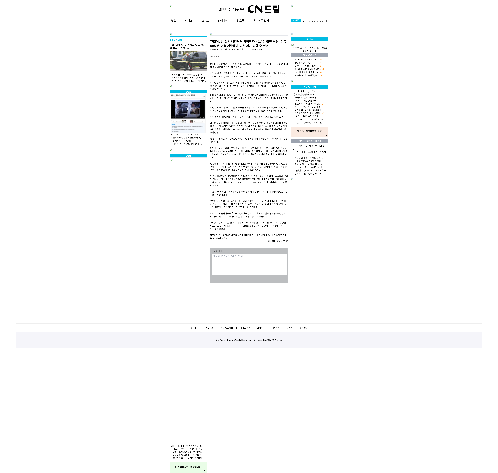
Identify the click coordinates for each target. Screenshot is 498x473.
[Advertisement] (249, 301)
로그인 (305, 21)
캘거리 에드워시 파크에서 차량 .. (309, 109)
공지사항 (276, 327)
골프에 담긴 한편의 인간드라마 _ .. (188, 137)
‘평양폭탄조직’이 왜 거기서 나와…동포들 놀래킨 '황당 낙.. (310, 49)
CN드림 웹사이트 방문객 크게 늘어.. (186, 445)
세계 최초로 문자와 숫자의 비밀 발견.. (308, 147)
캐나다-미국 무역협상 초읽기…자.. (310, 119)
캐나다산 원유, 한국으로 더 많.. (308, 106)
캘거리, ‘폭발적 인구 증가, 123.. (308, 173)
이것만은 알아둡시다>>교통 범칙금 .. (311, 170)
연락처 (290, 327)
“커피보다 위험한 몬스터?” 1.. (308, 100)
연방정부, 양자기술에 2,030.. (308, 62)
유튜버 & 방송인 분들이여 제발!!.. (187, 451)
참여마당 (223, 20)
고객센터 (261, 327)
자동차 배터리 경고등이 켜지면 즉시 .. (309, 153)
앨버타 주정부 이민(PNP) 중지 (308, 161)
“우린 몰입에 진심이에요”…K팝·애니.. (189, 80)
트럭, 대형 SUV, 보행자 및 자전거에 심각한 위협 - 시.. (187, 46)
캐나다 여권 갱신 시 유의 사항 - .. (309, 157)
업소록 (240, 20)
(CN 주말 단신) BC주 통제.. (305, 94)
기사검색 (296, 20)
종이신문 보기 (261, 20)
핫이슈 (310, 39)
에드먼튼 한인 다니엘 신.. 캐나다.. (187, 448)
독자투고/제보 (226, 327)
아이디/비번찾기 (322, 21)
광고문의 (209, 327)
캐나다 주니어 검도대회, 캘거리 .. (187, 143)
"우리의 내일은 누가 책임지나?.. (309, 116)
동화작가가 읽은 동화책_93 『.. (309, 75)
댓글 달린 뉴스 (309, 54)
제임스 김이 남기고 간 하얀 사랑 (185, 134)
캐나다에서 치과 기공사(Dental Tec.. (311, 167)
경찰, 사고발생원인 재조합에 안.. (309, 122)
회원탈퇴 (303, 327)
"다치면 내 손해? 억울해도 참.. (308, 72)
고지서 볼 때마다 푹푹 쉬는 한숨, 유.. (188, 74)
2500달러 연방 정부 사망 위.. (308, 65)
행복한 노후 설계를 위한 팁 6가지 (187, 458)
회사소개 (194, 327)
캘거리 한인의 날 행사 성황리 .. (309, 59)
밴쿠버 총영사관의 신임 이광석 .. (309, 69)
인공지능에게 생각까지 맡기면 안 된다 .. (189, 77)
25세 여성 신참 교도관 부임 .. (307, 97)
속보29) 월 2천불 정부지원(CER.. (309, 164)
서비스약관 (245, 327)
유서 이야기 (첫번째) (182, 140)
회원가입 (312, 21)
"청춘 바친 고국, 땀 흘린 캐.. (307, 91)
